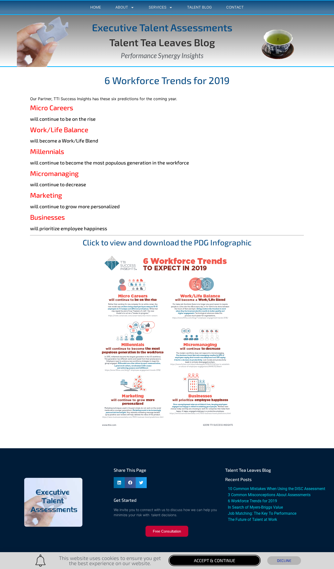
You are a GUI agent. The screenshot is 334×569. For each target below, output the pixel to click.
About (121, 7)
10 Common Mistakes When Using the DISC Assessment (276, 488)
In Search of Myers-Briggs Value (255, 507)
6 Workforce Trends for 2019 (252, 501)
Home (95, 7)
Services (158, 7)
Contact (235, 7)
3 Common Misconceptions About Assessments (269, 494)
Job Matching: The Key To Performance (262, 513)
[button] (119, 482)
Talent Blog (199, 7)
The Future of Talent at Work (252, 519)
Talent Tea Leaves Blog (162, 42)
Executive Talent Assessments (162, 27)
